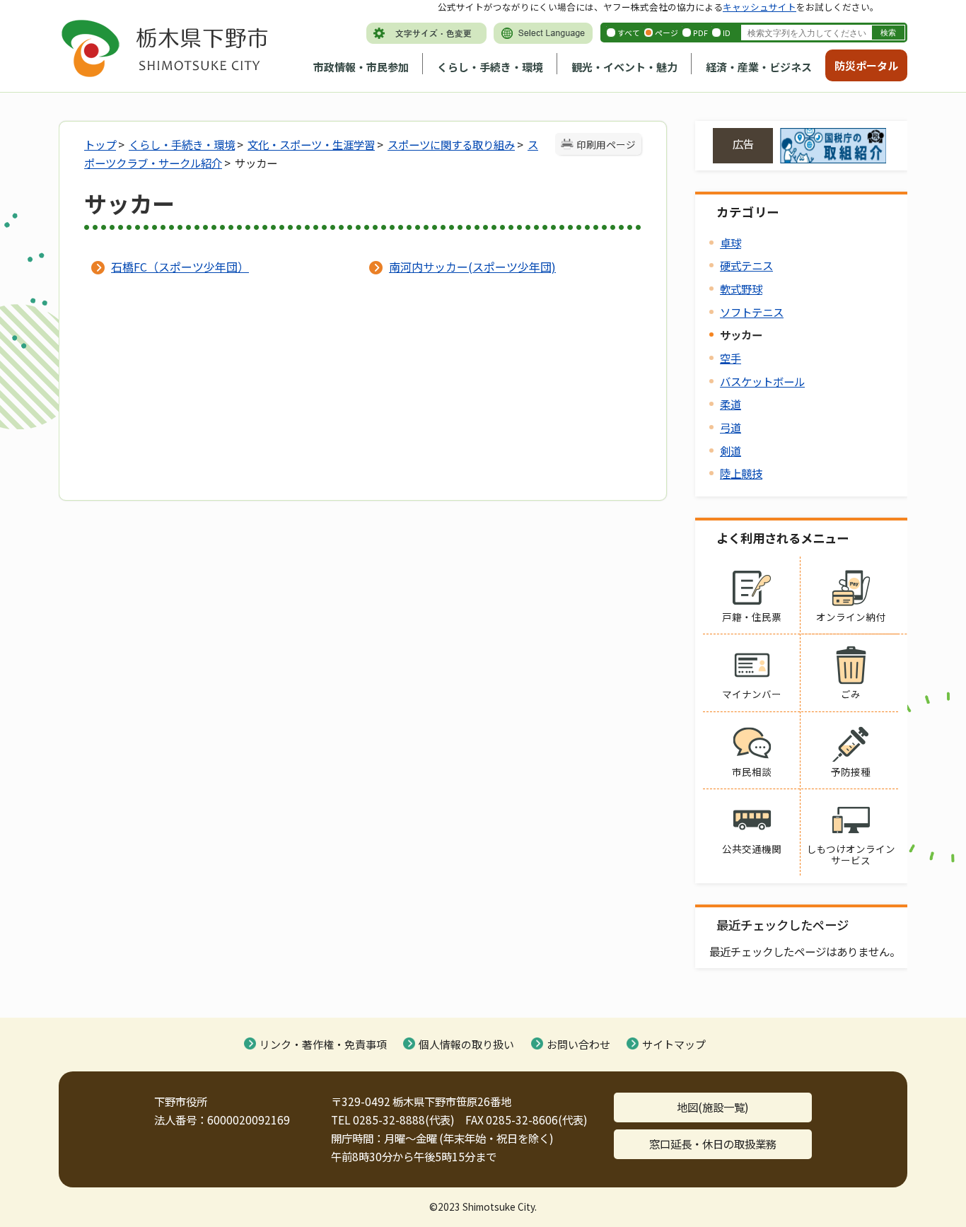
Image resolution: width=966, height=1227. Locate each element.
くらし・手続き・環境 (490, 66)
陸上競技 (741, 473)
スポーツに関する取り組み (451, 144)
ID (727, 32)
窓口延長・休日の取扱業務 (712, 1143)
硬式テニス (746, 265)
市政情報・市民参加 (361, 66)
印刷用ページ (606, 144)
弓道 (730, 427)
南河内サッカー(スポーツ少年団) (472, 267)
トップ (100, 144)
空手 (730, 358)
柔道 (730, 404)
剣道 (730, 450)
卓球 (730, 242)
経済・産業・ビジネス (759, 66)
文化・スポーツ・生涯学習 (311, 144)
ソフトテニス (752, 312)
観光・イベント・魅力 (624, 66)
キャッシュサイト (759, 6)
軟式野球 (741, 288)
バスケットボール (762, 381)
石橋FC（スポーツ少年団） (180, 267)
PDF (700, 32)
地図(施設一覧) (713, 1107)
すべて (628, 32)
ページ (666, 32)
